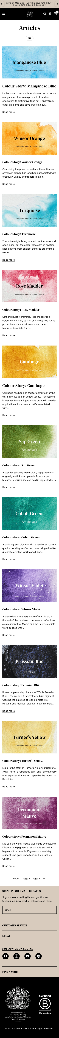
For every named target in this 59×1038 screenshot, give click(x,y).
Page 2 (26, 878)
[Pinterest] (38, 956)
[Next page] (44, 878)
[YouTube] (27, 956)
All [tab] (29, 38)
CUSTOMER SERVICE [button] (14, 925)
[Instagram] (16, 956)
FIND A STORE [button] (10, 972)
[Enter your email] (53, 910)
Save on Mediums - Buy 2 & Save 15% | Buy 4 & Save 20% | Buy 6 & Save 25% (29, 4)
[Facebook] (5, 956)
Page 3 (36, 878)
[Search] (44, 14)
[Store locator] (50, 14)
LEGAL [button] (6, 936)
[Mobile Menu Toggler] (4, 13)
